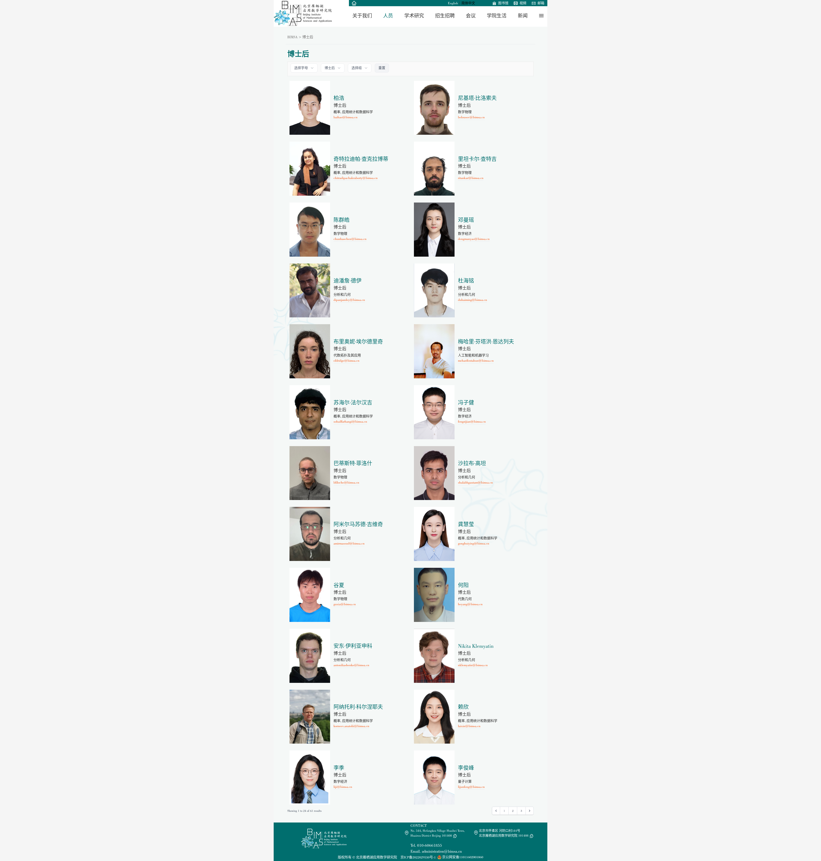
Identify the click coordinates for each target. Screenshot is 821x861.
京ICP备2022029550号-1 (418, 857)
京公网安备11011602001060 (462, 857)
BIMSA (292, 37)
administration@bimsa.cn (442, 851)
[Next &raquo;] (530, 811)
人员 (388, 16)
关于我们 (362, 16)
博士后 (307, 37)
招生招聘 (445, 16)
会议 (471, 16)
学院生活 (496, 16)
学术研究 (414, 16)
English (453, 3)
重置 (381, 68)
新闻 (523, 16)
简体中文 (468, 3)
